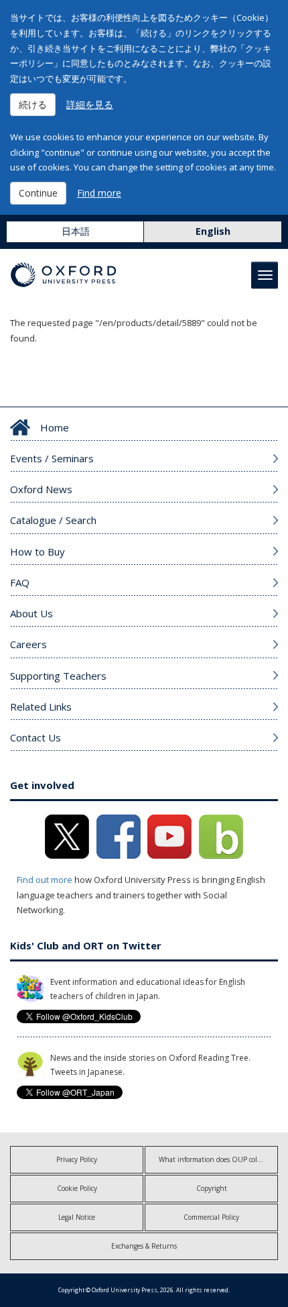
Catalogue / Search (53, 520)
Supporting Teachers (58, 675)
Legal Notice (76, 1217)
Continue (38, 193)
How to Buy (37, 551)
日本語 (76, 231)
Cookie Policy (77, 1188)
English (213, 231)
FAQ (19, 582)
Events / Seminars (52, 458)
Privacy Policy (76, 1159)
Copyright (211, 1188)
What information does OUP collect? (215, 1159)
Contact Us (35, 737)
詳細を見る (89, 104)
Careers (28, 644)
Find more (99, 193)
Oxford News (41, 489)
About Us (31, 613)
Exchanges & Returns (144, 1246)
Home (54, 427)
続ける (33, 104)
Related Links (41, 706)
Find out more (44, 880)
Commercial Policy (211, 1217)
